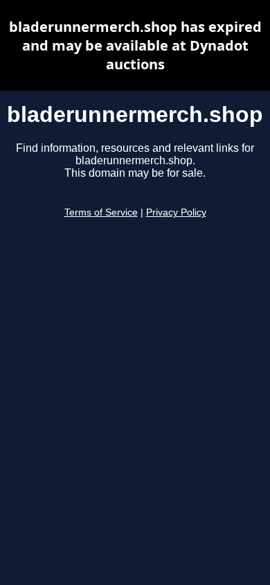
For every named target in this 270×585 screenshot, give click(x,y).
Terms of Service (101, 212)
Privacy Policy (176, 212)
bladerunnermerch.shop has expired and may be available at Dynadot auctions (135, 45)
